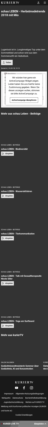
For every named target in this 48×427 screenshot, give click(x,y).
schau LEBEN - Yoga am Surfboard (17, 321)
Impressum (8, 394)
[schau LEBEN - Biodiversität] (24, 129)
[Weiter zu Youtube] (16, 387)
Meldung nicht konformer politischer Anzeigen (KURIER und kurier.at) (23, 408)
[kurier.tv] (24, 382)
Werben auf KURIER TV (34, 402)
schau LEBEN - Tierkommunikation (18, 233)
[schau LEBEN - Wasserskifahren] (24, 172)
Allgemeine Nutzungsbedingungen (30, 394)
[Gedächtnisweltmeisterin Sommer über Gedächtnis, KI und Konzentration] (21, 349)
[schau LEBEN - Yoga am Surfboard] (24, 301)
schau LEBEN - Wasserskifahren (16, 191)
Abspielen (9, 154)
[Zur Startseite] (10, 3)
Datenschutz (18, 398)
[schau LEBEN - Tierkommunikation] (24, 214)
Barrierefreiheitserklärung (35, 398)
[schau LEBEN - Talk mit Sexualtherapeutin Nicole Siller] (24, 256)
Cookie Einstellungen (24, 415)
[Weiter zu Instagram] (31, 387)
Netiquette (6, 398)
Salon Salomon (7, 362)
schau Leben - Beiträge (10, 145)
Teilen (8, 62)
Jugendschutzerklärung (13, 402)
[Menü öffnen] (45, 3)
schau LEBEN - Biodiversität (14, 149)
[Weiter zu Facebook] (24, 387)
